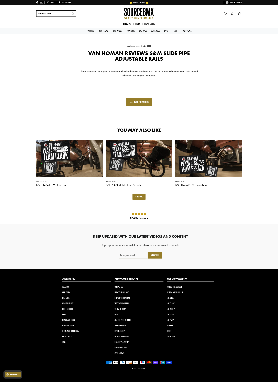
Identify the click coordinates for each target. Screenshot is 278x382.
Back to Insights (141, 101)
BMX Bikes (91, 30)
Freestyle (127, 23)
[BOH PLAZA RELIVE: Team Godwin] (139, 158)
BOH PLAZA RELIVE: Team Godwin (123, 185)
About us (65, 286)
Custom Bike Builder (174, 286)
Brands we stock (68, 319)
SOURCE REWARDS (236, 2)
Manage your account (123, 319)
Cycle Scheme (119, 353)
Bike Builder (187, 30)
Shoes (169, 330)
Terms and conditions (70, 330)
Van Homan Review (133, 46)
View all (139, 196)
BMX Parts (131, 30)
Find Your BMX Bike (122, 292)
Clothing (170, 325)
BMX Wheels (117, 30)
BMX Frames (104, 30)
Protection (171, 336)
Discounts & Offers (122, 342)
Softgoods (155, 30)
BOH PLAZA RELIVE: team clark (52, 185)
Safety (167, 30)
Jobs (63, 342)
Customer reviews (68, 325)
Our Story (66, 292)
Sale (175, 30)
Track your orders (122, 303)
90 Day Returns (120, 308)
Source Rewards (120, 325)
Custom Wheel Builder (175, 292)
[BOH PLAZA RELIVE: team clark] (69, 158)
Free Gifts (66, 297)
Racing (137, 23)
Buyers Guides (120, 330)
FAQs (116, 314)
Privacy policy (67, 336)
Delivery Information (122, 297)
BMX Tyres (170, 314)
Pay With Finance (121, 347)
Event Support (67, 308)
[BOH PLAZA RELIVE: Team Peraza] (208, 158)
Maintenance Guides (122, 336)
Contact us (119, 286)
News (64, 314)
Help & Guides (149, 23)
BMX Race (143, 30)
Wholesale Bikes (68, 303)
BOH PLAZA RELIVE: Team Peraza (192, 185)
